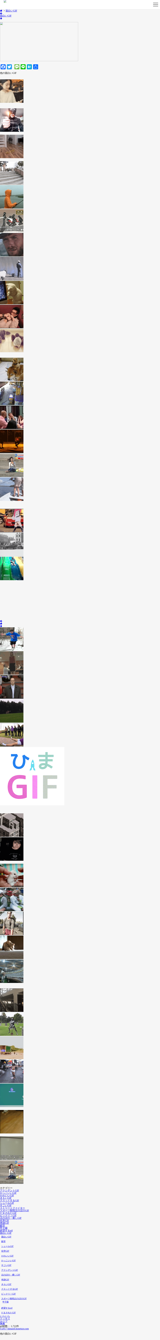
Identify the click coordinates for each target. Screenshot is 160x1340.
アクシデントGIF (9, 1190)
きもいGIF (6, 1198)
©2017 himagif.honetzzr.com (14, 1328)
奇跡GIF (4, 1223)
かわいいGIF (7, 1195)
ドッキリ (5, 1318)
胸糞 (2, 1323)
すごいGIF (6, 1205)
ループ (4, 1321)
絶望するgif (6, 1230)
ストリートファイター (12, 1208)
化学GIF (4, 1220)
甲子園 (4, 1228)
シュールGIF (7, 1203)
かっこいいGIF (8, 1193)
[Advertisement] (23, 600)
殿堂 (2, 1225)
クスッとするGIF (9, 1200)
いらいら (5, 1316)
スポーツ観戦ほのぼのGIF (14, 1210)
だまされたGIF (8, 1213)
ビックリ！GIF (8, 1215)
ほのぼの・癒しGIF (11, 1218)
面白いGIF (11, 10)
